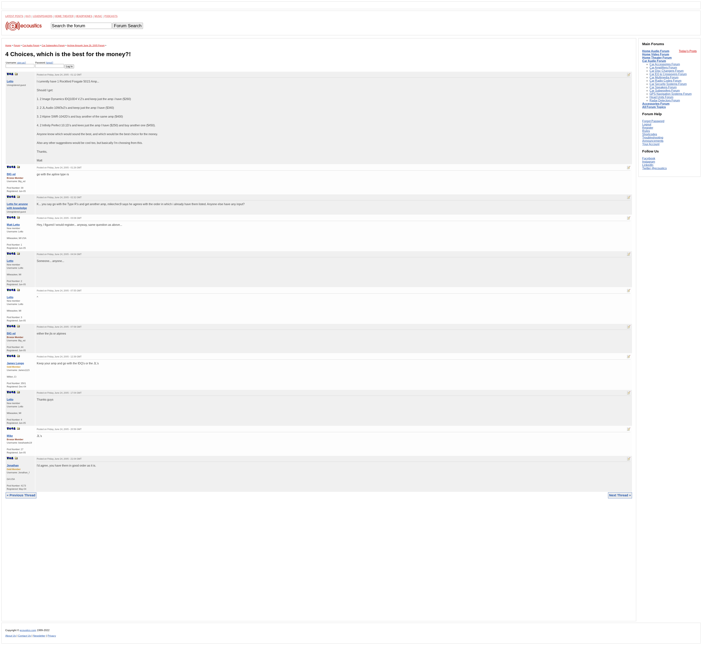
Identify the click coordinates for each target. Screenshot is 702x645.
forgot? (49, 62)
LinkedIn (647, 165)
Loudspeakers (42, 16)
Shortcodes (649, 134)
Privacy (52, 635)
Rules (646, 131)
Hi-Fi (28, 16)
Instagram (648, 161)
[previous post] (10, 167)
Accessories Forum (655, 103)
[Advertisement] (115, 562)
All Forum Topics (654, 107)
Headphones (84, 16)
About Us (10, 635)
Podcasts (111, 16)
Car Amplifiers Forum (663, 67)
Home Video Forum (655, 54)
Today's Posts (688, 51)
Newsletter (39, 635)
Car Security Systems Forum (668, 84)
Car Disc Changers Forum (667, 70)
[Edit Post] (629, 74)
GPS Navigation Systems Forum (671, 93)
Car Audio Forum (654, 61)
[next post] (10, 74)
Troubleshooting (652, 137)
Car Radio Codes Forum (665, 80)
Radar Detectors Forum (665, 100)
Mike (10, 435)
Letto (10, 81)
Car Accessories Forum (665, 64)
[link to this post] (16, 74)
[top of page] (8, 74)
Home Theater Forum (657, 57)
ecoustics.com (28, 630)
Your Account (650, 144)
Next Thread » (620, 495)
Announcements (652, 140)
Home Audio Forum (655, 51)
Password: (44, 62)
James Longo (15, 363)
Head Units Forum (661, 97)
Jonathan (13, 465)
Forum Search (127, 25)
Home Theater (64, 16)
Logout (646, 124)
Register (647, 127)
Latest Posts (14, 16)
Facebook (648, 158)
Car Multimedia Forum (664, 77)
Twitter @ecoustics (654, 168)
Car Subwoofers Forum (665, 90)
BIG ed (11, 174)
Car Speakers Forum (663, 87)
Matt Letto (13, 224)
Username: (16, 62)
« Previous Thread (21, 495)
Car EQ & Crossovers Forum (668, 74)
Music (98, 16)
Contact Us (24, 635)
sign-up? (21, 62)
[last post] (12, 74)
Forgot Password (653, 121)
